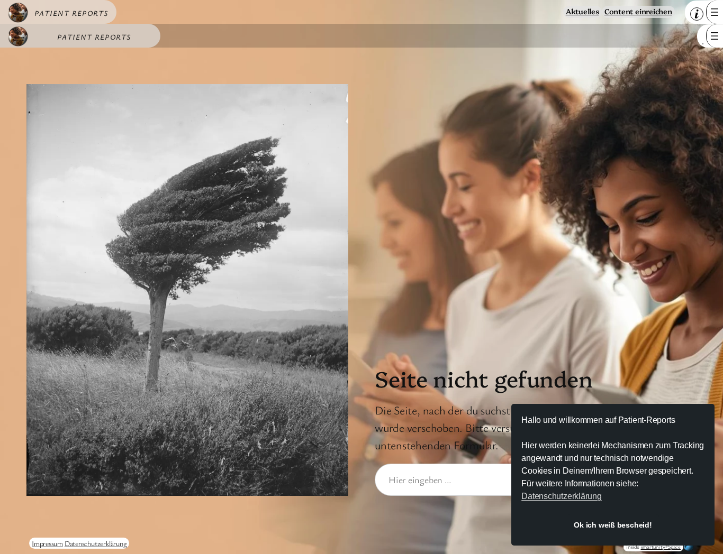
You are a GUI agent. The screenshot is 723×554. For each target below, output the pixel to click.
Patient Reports (71, 13)
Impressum (47, 543)
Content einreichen (638, 11)
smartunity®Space (661, 546)
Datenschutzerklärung (96, 543)
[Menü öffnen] (714, 12)
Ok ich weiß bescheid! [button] (613, 525)
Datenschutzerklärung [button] (561, 496)
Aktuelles (582, 11)
